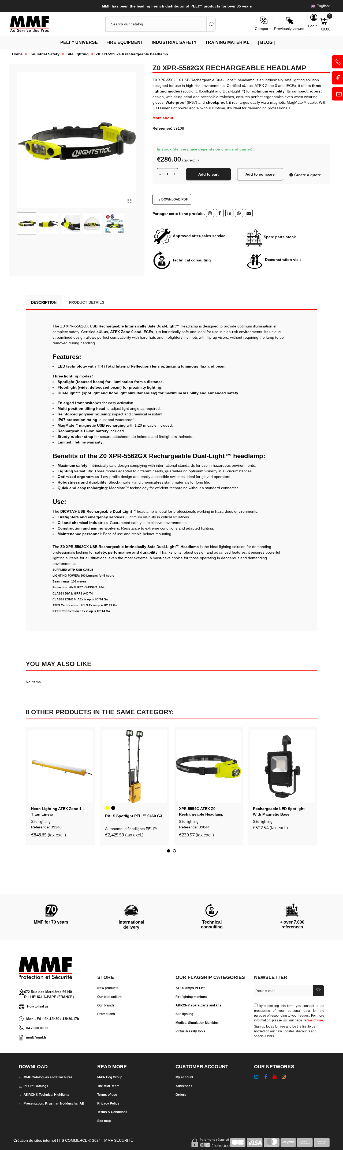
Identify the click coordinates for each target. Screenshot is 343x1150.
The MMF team (108, 1086)
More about (162, 118)
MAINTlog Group (109, 1077)
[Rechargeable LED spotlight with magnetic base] (282, 766)
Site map (104, 1121)
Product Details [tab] (86, 302)
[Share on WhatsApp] (239, 213)
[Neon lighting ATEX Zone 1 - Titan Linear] (60, 766)
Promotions (106, 1014)
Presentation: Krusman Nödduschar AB (54, 1103)
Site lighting (41, 821)
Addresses (184, 1086)
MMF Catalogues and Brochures (48, 1077)
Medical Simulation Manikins (197, 1023)
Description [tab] (44, 302)
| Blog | (266, 42)
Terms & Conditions (112, 1112)
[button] (168, 850)
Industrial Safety (174, 42)
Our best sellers (109, 997)
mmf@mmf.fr (36, 1037)
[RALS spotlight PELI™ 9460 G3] (134, 766)
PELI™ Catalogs (36, 1086)
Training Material (227, 42)
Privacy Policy (108, 1103)
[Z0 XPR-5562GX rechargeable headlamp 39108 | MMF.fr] (130, 202)
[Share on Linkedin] (229, 213)
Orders (181, 1095)
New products (107, 988)
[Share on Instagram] (210, 213)
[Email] (249, 213)
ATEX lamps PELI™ (190, 988)
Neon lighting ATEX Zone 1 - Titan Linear (57, 811)
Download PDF (174, 199)
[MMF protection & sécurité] (38, 24)
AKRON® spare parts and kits (198, 1005)
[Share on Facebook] (220, 213)
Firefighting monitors (191, 997)
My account (184, 1077)
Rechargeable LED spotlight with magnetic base (279, 811)
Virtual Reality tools (190, 1031)
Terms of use (313, 1020)
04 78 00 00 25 (37, 1028)
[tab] (116, 299)
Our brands (105, 1005)
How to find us (38, 1006)
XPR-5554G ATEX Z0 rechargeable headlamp (201, 811)
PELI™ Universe (79, 42)
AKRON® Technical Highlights (46, 1095)
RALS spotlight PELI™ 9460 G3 (133, 816)
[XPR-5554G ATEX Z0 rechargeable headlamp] (208, 766)
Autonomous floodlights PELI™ (131, 829)
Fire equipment (124, 42)
